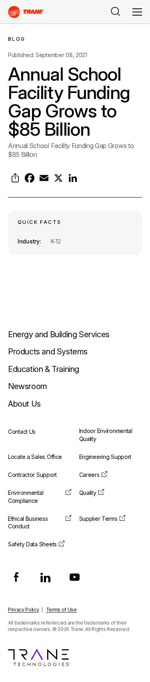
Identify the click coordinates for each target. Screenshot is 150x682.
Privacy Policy (23, 610)
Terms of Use (61, 610)
